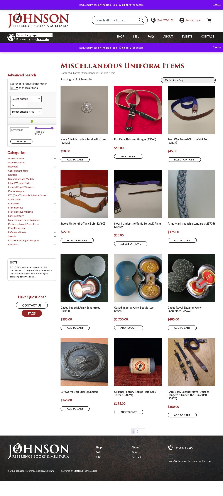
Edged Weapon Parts (19, 182)
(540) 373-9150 (183, 447)
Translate (43, 39)
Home (64, 72)
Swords (12, 236)
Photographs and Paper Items (23, 223)
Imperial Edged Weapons (21, 187)
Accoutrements (16, 158)
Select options (184, 159)
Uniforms (74, 72)
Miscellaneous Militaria (20, 211)
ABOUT (168, 36)
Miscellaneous (15, 207)
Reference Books (17, 232)
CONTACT (207, 36)
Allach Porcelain (16, 162)
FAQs (151, 36)
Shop (99, 447)
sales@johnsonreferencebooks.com (189, 461)
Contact (136, 457)
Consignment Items (18, 170)
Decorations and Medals (21, 178)
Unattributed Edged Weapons (23, 240)
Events (136, 452)
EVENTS (187, 36)
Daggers (12, 174)
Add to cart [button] (75, 159)
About (135, 447)
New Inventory (16, 215)
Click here (125, 4)
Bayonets (13, 166)
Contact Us (31, 305)
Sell (98, 452)
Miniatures (14, 203)
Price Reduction (16, 228)
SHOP (120, 36)
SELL (136, 36)
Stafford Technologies (85, 470)
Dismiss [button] (217, 4)
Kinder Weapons (16, 191)
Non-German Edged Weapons (23, 219)
